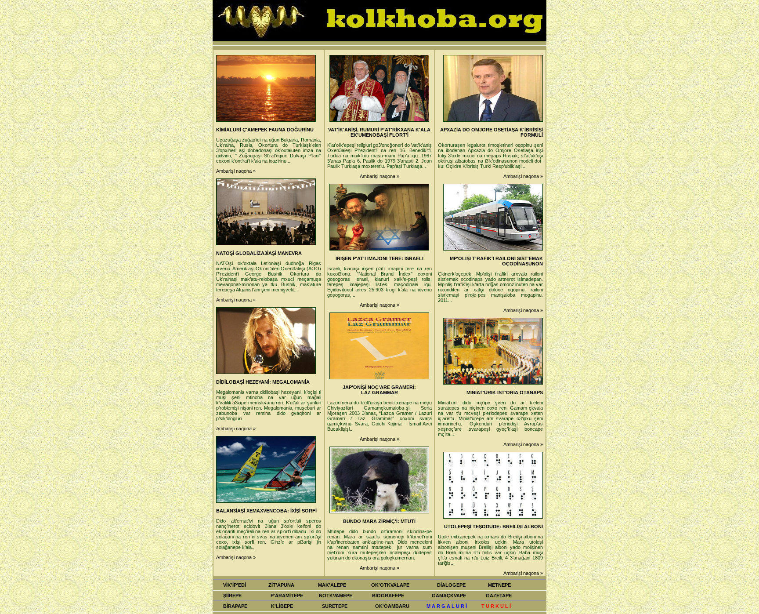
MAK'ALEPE (332, 585)
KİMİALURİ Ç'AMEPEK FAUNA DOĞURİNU (265, 129)
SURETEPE (334, 606)
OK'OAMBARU (392, 606)
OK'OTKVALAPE (390, 585)
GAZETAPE (499, 595)
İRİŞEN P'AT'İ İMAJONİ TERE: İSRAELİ (379, 258)
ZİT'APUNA (281, 585)
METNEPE (499, 585)
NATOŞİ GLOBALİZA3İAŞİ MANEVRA (259, 253)
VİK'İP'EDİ (234, 585)
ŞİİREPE (232, 595)
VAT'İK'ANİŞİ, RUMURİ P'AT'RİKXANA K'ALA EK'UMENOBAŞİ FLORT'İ (379, 132)
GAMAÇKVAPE (449, 595)
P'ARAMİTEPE (287, 595)
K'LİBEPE (282, 606)
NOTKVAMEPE (335, 595)
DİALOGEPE (451, 585)
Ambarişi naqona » (236, 171)
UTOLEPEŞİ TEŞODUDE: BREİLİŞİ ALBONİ (493, 526)
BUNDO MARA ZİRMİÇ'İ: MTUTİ (379, 521)
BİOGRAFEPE (388, 595)
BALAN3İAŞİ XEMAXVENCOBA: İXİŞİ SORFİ (266, 510)
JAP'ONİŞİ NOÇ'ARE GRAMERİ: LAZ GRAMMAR (379, 390)
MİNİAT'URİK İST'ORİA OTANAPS (504, 392)
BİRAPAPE (235, 606)
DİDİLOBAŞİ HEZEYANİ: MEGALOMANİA (263, 382)
